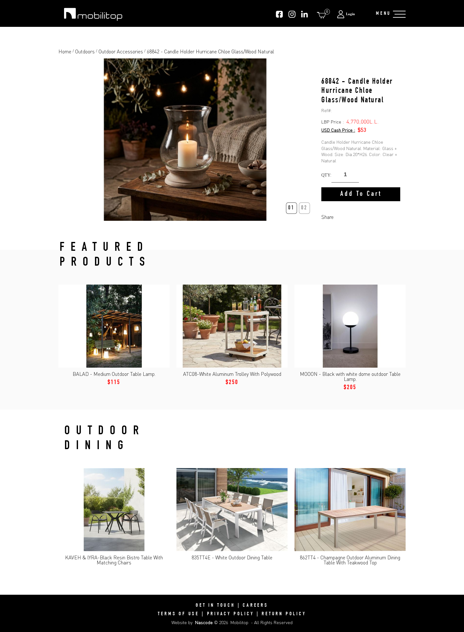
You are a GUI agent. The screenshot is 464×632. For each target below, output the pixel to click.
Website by (192, 622)
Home (64, 51)
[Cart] (322, 15)
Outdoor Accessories (120, 51)
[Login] (353, 14)
